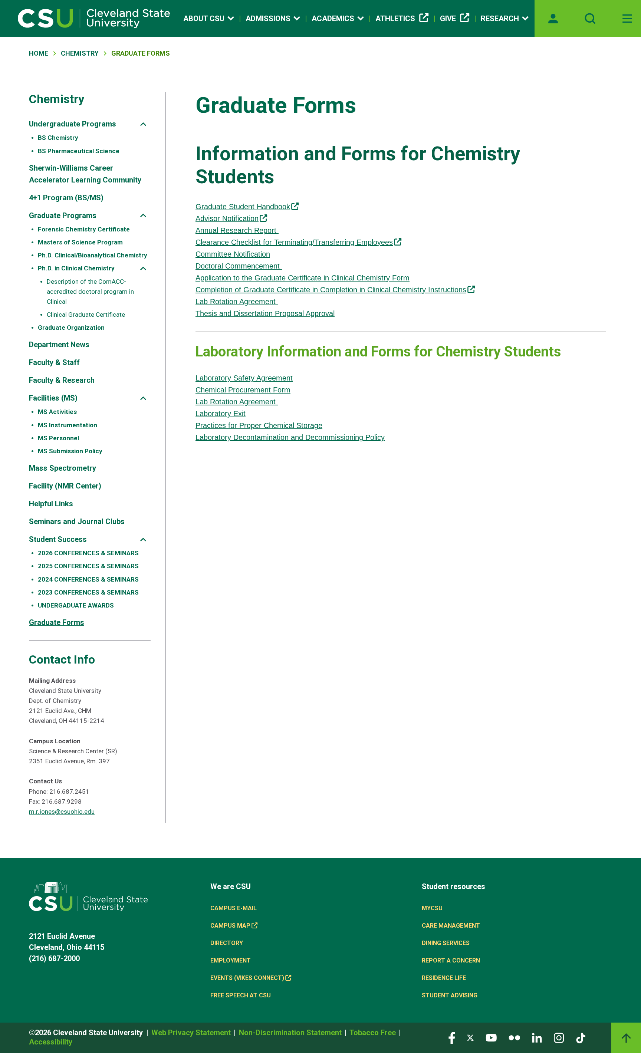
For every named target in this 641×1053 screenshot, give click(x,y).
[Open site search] (590, 18)
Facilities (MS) (53, 398)
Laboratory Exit (220, 413)
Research (500, 18)
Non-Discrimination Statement (291, 1032)
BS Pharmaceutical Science (78, 151)
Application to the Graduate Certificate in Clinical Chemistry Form (302, 278)
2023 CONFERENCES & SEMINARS (88, 592)
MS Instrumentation (67, 425)
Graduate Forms (56, 622)
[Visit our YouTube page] (491, 1037)
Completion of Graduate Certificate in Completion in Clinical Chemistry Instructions (330, 290)
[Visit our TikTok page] (580, 1037)
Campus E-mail (233, 908)
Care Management (451, 925)
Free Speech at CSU (240, 995)
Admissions (268, 18)
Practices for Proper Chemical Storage (258, 425)
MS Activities (57, 411)
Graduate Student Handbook (242, 207)
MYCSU (432, 908)
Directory (226, 943)
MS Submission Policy (70, 451)
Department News (59, 344)
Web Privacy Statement (192, 1032)
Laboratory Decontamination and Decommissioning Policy (290, 437)
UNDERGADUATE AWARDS (76, 605)
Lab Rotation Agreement (236, 301)
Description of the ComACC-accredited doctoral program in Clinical (90, 291)
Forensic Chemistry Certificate (84, 229)
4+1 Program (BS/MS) (66, 197)
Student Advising (449, 995)
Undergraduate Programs (72, 123)
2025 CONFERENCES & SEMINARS (88, 566)
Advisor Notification (227, 218)
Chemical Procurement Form (242, 390)
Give (448, 18)
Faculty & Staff (54, 362)
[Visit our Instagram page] (559, 1037)
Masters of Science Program (80, 242)
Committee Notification (232, 254)
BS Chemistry (58, 137)
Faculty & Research (62, 380)
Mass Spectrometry (62, 468)
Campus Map (230, 925)
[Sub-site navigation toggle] (143, 124)
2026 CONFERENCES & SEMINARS (88, 553)
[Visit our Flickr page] (514, 1037)
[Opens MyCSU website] (553, 18)
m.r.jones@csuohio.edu (62, 811)
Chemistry (80, 53)
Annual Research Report (237, 230)
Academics (333, 18)
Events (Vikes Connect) (247, 977)
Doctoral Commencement (238, 266)
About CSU (203, 18)
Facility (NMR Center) (65, 485)
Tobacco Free (373, 1032)
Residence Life (444, 977)
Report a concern (451, 960)
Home (38, 53)
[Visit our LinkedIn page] (537, 1037)
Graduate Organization (71, 327)
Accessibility (50, 1041)
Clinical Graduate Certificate (86, 314)
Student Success (58, 539)
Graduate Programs (62, 215)
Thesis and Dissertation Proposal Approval (265, 313)
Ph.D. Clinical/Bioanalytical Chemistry (92, 255)
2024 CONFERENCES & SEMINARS (88, 579)
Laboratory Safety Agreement (244, 378)
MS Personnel (58, 438)
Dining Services (446, 943)
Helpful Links (51, 503)
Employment (230, 960)
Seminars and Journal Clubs (77, 521)
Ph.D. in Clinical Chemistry (76, 268)
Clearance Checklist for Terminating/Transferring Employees (294, 242)
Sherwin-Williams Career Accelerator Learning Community (85, 174)
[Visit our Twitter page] (470, 1037)
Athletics (395, 18)
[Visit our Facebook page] (451, 1037)
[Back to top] (626, 1038)
